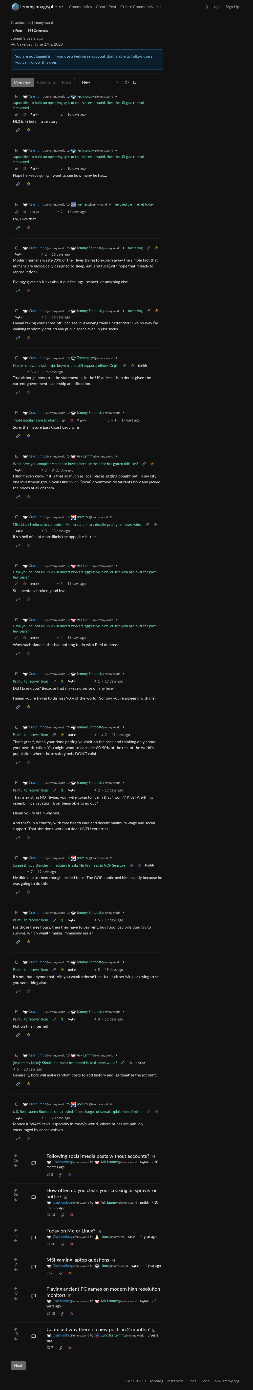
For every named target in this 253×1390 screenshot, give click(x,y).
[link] (25, 115)
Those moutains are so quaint (35, 420)
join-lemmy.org (226, 1381)
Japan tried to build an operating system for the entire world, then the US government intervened (78, 105)
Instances (175, 1381)
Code (205, 1381)
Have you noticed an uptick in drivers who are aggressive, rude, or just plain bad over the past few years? (84, 575)
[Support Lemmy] (159, 7)
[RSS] (134, 82)
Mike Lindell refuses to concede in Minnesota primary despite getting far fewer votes (77, 525)
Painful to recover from (30, 681)
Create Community (136, 7)
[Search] (207, 7)
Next (18, 1366)
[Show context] (17, 115)
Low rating (134, 248)
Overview (22, 82)
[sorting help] (127, 82)
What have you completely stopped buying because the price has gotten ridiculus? (75, 464)
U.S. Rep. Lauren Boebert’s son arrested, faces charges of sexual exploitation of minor (78, 1112)
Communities (80, 7)
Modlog (156, 1381)
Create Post (106, 7)
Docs (192, 1381)
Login (217, 7)
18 (53, 1314)
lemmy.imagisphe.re (41, 6)
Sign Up (232, 7)
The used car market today (133, 204)
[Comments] (33, 1163)
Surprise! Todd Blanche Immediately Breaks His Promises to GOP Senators (69, 865)
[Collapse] (17, 97)
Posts (67, 82)
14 (53, 1215)
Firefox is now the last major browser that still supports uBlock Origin (66, 366)
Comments (46, 82)
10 (53, 1244)
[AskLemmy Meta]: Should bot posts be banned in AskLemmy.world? (65, 1063)
